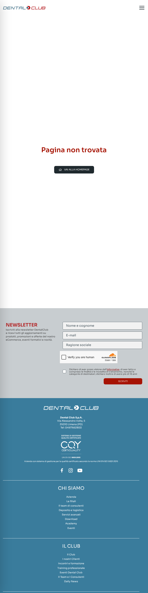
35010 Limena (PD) (71, 424)
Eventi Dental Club (71, 572)
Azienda (71, 496)
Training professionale (71, 568)
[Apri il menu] (141, 8)
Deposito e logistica (71, 510)
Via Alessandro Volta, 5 (71, 420)
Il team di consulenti (71, 505)
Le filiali (71, 501)
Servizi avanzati (71, 514)
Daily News (71, 581)
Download (71, 519)
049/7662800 (73, 427)
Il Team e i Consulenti (71, 577)
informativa (113, 369)
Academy (71, 523)
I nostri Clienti (71, 559)
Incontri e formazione (71, 563)
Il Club (71, 554)
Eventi (71, 528)
